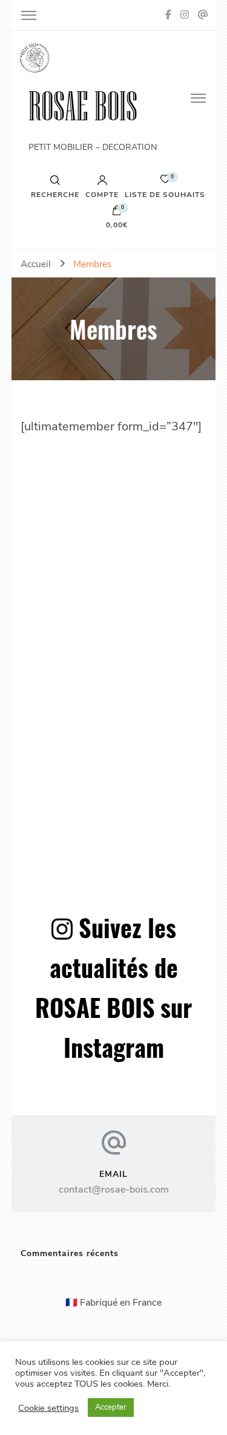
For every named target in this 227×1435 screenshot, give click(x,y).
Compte (102, 194)
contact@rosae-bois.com (114, 1189)
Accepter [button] (111, 1407)
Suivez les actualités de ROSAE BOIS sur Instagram (113, 987)
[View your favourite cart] (165, 182)
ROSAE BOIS (82, 106)
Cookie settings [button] (48, 1407)
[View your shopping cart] (117, 213)
